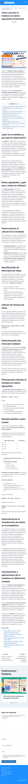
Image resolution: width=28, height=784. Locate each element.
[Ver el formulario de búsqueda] (25, 2)
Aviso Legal (4, 769)
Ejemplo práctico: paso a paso (10, 121)
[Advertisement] (14, 36)
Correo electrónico (7, 745)
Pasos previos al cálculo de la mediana (12, 111)
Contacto (4, 775)
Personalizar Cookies (6, 773)
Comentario (5, 718)
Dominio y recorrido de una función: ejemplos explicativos (7, 657)
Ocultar (16, 103)
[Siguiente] (24, 689)
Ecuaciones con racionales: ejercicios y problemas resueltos (21, 658)
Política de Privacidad (6, 771)
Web (3, 751)
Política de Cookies (6, 768)
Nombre (4, 739)
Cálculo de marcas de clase (9, 114)
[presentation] (14, 685)
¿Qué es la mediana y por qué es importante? (14, 106)
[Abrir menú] (22, 3)
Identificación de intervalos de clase (11, 113)
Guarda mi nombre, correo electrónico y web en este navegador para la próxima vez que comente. (14, 756)
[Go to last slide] (4, 689)
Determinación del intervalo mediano (11, 116)
